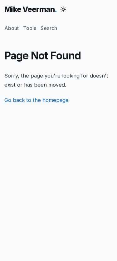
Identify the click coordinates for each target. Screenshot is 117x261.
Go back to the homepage (36, 100)
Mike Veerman (29, 9)
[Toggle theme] (63, 9)
